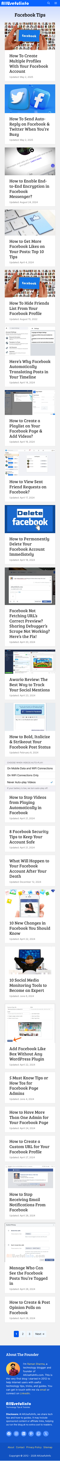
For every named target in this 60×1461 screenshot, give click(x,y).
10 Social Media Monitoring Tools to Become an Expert (28, 985)
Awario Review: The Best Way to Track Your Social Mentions (29, 684)
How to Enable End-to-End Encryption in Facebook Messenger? (29, 188)
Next (39, 1333)
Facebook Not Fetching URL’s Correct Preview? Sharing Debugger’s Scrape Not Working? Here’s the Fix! (29, 623)
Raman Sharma (36, 1363)
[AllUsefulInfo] (15, 3)
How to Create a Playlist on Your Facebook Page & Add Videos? (25, 428)
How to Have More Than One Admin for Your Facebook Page (29, 1117)
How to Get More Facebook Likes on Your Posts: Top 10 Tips (27, 249)
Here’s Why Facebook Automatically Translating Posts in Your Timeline (30, 369)
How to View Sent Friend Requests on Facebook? (27, 487)
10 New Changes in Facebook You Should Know (29, 928)
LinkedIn (25, 1393)
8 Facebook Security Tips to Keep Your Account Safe (28, 836)
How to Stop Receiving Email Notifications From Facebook (27, 1202)
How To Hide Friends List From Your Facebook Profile (29, 308)
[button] (48, 3)
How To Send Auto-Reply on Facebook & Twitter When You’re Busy (29, 126)
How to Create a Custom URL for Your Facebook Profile (29, 1146)
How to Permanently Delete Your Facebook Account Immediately (29, 546)
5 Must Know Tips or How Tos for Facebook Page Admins (28, 1085)
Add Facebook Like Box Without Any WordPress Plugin (27, 1054)
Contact (20, 1447)
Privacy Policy (34, 1447)
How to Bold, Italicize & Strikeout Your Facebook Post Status (30, 742)
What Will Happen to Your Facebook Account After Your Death (29, 868)
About (11, 1447)
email (43, 1389)
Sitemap (47, 1447)
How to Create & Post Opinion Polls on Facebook (29, 1307)
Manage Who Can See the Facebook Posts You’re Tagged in (28, 1275)
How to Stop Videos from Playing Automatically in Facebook (27, 805)
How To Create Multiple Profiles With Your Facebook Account (28, 63)
